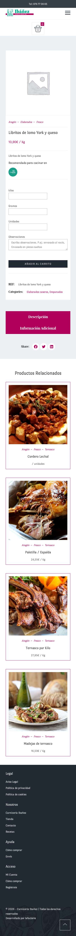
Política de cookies (16, 794)
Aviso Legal (12, 781)
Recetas (10, 831)
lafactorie (30, 918)
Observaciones (16, 236)
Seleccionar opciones (33, 414)
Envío (9, 856)
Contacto (11, 825)
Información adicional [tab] (38, 328)
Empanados (56, 291)
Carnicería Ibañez (16, 812)
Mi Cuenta (11, 874)
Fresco (39, 122)
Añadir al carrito (38, 263)
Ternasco (49, 449)
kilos (11, 190)
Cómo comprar (14, 849)
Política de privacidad (18, 787)
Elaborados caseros (37, 291)
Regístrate (11, 887)
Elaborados (26, 122)
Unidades (13, 221)
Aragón (12, 122)
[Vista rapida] (42, 414)
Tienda (9, 818)
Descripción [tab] (38, 317)
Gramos (12, 205)
